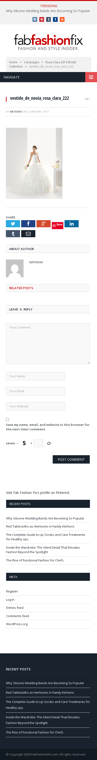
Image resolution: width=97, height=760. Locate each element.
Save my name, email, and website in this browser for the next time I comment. (48, 427)
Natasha (16, 111)
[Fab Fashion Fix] (48, 42)
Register (12, 591)
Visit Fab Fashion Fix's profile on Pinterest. (38, 492)
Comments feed (17, 616)
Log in (10, 599)
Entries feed (15, 607)
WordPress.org (17, 624)
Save (59, 224)
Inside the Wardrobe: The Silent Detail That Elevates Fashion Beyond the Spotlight (43, 549)
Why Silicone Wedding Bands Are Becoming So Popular (48, 11)
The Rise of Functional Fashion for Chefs (35, 560)
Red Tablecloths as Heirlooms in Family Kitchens (40, 526)
